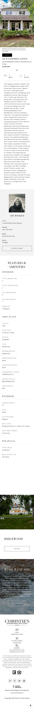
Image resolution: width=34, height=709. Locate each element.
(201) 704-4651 (7, 229)
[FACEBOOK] (10, 680)
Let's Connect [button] (17, 603)
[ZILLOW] (24, 680)
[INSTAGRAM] (14, 680)
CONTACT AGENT (17, 248)
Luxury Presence (17, 693)
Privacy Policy (25, 698)
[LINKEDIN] (19, 680)
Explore (17, 548)
